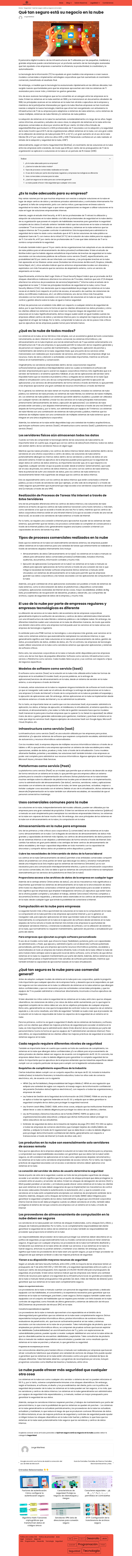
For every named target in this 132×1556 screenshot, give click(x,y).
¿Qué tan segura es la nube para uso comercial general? (48, 179)
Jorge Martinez (29, 17)
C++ (75, 1538)
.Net (70, 1539)
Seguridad (59, 1541)
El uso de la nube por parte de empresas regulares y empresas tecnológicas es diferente (62, 173)
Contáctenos (108, 3)
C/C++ (82, 1539)
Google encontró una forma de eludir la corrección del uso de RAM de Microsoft (41, 1462)
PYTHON (103, 1545)
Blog (68, 3)
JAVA (104, 1538)
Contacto (28, 1539)
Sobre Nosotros (81, 3)
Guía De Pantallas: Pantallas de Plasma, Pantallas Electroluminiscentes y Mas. (93, 1462)
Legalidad (94, 3)
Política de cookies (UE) (28, 1537)
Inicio (61, 3)
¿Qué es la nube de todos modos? (39, 166)
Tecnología (50, 1541)
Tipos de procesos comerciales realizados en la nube (46, 170)
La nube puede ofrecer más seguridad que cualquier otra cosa (51, 183)
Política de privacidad (46, 1537)
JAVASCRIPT (72, 1545)
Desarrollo (40, 1541)
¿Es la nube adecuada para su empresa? (41, 163)
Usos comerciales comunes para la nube (42, 176)
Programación (30, 1541)
